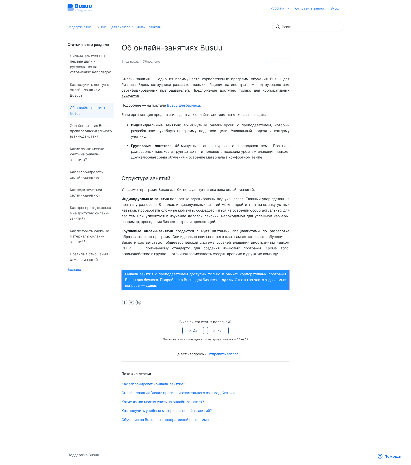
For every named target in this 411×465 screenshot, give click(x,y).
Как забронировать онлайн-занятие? (86, 175)
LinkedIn (138, 303)
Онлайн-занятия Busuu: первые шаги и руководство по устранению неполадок (90, 64)
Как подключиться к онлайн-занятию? (87, 193)
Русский (277, 8)
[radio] (193, 330)
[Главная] (80, 11)
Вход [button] (335, 8)
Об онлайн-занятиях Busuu (87, 110)
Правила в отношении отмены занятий (89, 257)
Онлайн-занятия (148, 27)
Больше (74, 269)
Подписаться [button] (275, 62)
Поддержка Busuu (81, 27)
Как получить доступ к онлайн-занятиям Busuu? (89, 90)
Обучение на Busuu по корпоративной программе (165, 419)
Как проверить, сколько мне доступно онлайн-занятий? (90, 213)
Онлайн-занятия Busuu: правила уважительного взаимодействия (91, 131)
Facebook (124, 303)
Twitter (131, 303)
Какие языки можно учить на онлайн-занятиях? (87, 154)
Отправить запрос (310, 8)
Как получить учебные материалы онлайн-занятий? (89, 236)
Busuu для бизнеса (115, 27)
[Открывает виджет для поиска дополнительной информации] (389, 457)
